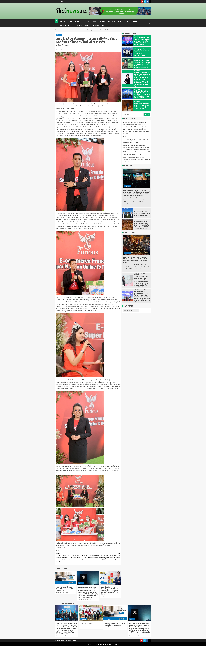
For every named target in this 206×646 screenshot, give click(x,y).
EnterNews (108, 644)
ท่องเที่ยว (135, 21)
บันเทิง (86, 25)
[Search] (150, 23)
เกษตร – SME (111, 21)
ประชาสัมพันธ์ (95, 25)
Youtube (57, 640)
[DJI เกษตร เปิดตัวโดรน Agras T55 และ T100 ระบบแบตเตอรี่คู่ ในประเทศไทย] (127, 213)
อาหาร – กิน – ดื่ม (64, 25)
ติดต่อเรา (104, 25)
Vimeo (62, 640)
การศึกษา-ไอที (85, 21)
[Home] (56, 21)
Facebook (68, 640)
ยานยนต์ (102, 21)
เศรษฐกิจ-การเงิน (74, 21)
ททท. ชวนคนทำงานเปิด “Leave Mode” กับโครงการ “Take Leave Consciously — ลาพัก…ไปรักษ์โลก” (136, 160)
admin (58, 49)
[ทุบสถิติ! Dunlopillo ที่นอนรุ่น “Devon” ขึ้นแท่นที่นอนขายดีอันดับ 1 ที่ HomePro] (65, 578)
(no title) (125, 137)
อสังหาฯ (95, 21)
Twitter (74, 640)
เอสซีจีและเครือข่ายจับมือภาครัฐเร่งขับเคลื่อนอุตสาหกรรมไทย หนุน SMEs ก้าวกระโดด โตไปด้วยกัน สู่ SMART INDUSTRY (142, 94)
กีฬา (128, 21)
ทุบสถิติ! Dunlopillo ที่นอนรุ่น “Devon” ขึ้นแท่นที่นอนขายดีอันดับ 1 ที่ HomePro (65, 588)
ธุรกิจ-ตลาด (63, 21)
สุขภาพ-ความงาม (77, 25)
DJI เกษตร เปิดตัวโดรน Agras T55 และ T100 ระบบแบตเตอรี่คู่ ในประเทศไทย (142, 213)
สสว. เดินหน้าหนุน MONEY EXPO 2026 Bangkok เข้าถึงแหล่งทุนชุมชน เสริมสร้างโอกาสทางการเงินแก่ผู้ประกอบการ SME (142, 41)
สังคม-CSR (121, 21)
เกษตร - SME (127, 186)
